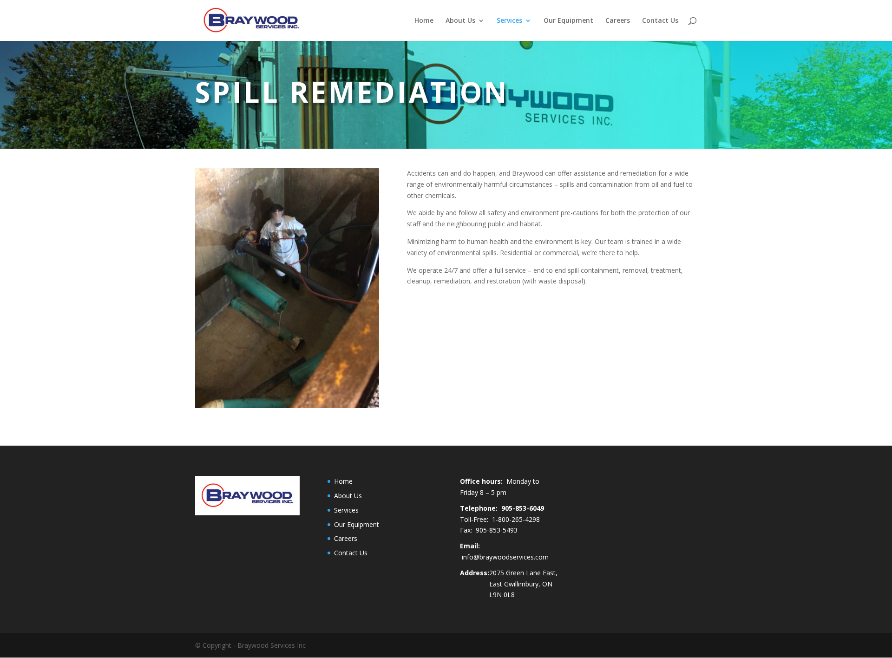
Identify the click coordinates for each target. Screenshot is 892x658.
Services (509, 21)
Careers (617, 21)
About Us (460, 21)
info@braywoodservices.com (505, 557)
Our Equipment (568, 21)
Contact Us (660, 21)
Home (423, 21)
